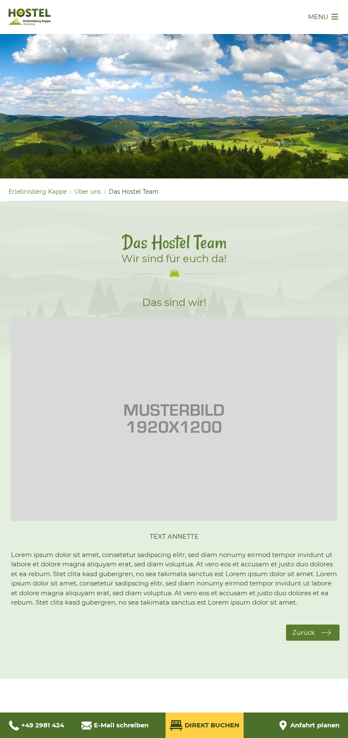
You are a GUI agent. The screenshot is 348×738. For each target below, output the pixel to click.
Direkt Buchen (212, 725)
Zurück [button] (303, 632)
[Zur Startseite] (29, 23)
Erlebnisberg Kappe (37, 191)
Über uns (87, 191)
